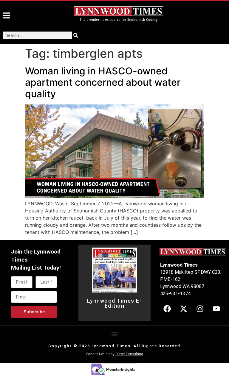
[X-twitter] (183, 308)
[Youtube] (216, 308)
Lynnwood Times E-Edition (114, 303)
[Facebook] (167, 308)
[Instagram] (199, 308)
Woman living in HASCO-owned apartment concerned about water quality (102, 82)
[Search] (76, 35)
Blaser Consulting (129, 354)
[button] (115, 334)
